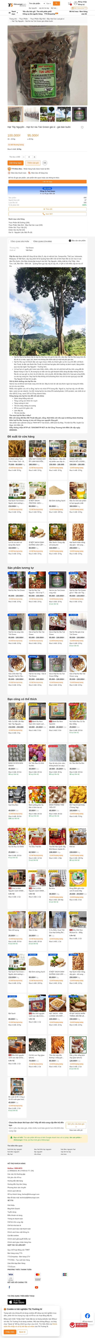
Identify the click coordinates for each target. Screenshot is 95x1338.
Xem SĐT (49, 214)
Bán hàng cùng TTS (80, 8)
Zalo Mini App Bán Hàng (16, 1263)
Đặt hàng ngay (16, 163)
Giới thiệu (11, 1205)
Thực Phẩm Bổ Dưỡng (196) (19, 223)
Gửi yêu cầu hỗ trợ (14, 1177)
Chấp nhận (10, 1332)
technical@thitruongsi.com (29, 1197)
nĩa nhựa (37, 1154)
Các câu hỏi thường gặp (16, 1174)
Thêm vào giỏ (33, 163)
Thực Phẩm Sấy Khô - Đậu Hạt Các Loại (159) (26, 225)
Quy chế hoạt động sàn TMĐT (19, 1250)
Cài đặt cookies (13, 1235)
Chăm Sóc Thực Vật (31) (18, 227)
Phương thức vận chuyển (17, 1187)
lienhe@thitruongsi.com (30, 1194)
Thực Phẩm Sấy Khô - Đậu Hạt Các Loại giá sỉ (47, 19)
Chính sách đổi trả (14, 1191)
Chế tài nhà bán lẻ (14, 1225)
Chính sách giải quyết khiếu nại (19, 1239)
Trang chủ (13, 19)
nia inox (63, 1154)
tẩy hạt (53, 8)
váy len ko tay (44, 8)
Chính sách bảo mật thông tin (18, 1232)
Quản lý (22, 1332)
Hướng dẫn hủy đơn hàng (17, 1184)
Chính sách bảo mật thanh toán (19, 1229)
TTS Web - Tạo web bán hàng (19, 1260)
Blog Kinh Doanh (14, 1209)
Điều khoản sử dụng (15, 1215)
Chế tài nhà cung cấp (15, 1222)
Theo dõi (49, 209)
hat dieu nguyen (13, 1152)
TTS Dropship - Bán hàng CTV (19, 1256)
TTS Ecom (11, 1267)
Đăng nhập (82, 2)
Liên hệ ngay (47, 181)
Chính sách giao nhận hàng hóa (19, 1242)
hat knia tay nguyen (15, 1149)
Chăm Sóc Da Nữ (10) (17, 230)
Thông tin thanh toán (15, 1219)
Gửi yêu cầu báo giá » (76, 1125)
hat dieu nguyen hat (68, 1149)
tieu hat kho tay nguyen (42, 1149)
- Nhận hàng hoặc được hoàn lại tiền (30, 169)
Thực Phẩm (23, 19)
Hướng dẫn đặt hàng (15, 1181)
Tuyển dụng (12, 1212)
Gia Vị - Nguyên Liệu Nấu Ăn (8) (20, 232)
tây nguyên (33, 8)
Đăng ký (81, 4)
